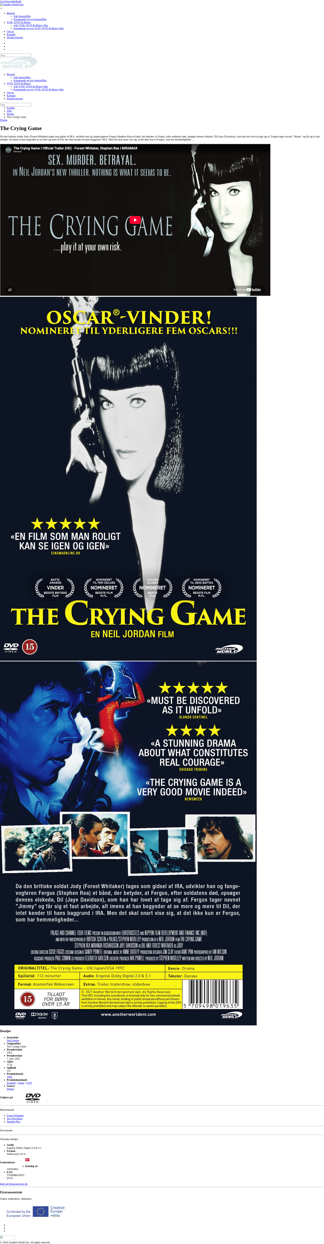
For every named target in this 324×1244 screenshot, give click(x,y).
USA (29, 1082)
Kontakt (11, 34)
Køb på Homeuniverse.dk (14, 1184)
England (11, 1082)
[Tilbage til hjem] (12, 4)
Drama (3, 120)
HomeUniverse (15, 37)
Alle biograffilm (22, 16)
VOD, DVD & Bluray (19, 22)
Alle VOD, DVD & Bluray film (31, 25)
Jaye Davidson (14, 1118)
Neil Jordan (13, 1040)
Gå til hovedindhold (10, 1)
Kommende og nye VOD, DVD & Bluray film (39, 28)
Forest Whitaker (15, 1115)
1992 (9, 1076)
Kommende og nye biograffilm (30, 19)
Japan (21, 1082)
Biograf (11, 13)
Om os (10, 31)
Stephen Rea (13, 1121)
